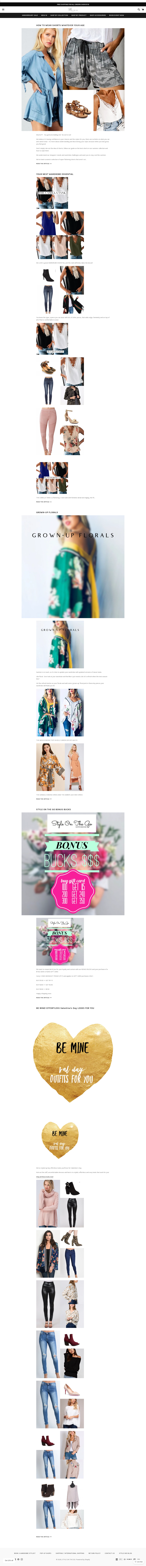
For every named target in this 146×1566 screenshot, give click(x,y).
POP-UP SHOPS (45, 1553)
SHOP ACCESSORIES (98, 15)
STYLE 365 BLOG (125, 1553)
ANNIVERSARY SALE (30, 15)
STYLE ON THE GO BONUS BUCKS (53, 809)
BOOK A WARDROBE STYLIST (25, 1553)
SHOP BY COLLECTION (59, 15)
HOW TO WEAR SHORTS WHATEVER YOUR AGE (60, 25)
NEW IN (44, 15)
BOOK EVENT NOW (116, 15)
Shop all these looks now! (44, 1177)
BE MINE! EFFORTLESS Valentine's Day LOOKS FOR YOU (65, 1008)
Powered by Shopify (83, 1559)
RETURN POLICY (95, 1553)
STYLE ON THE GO (68, 1559)
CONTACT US (110, 1553)
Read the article (43, 163)
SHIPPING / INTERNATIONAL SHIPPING (70, 1553)
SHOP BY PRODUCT (79, 15)
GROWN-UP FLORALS (47, 512)
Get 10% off (9, 1560)
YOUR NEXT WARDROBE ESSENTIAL (54, 174)
